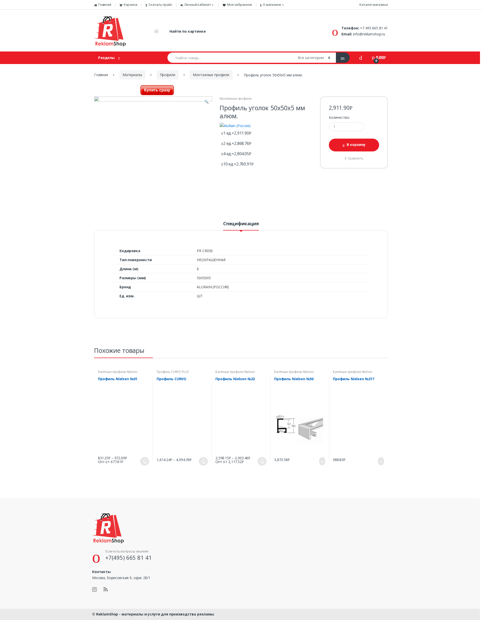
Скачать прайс (160, 4)
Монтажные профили (211, 74)
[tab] (241, 225)
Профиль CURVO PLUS (173, 372)
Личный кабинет (197, 4)
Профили (167, 74)
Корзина (130, 4)
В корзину (356, 144)
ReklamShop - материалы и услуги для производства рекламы (155, 614)
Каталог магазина (373, 4)
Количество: (339, 117)
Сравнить (355, 158)
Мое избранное (239, 4)
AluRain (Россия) (213, 287)
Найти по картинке (187, 31)
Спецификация (241, 224)
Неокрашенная (211, 259)
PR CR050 (205, 250)
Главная (104, 4)
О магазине (272, 4)
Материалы (132, 74)
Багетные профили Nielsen (117, 372)
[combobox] (229, 57)
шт (200, 296)
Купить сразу (157, 90)
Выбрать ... (144, 461)
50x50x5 (204, 277)
